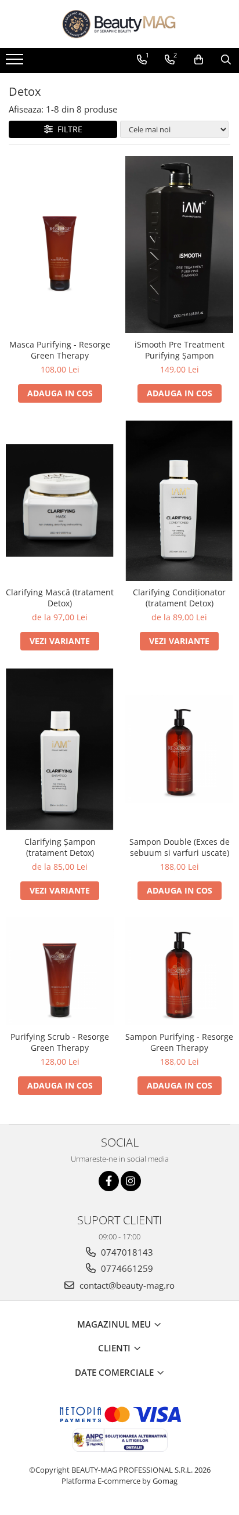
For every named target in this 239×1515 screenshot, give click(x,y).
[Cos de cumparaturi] (198, 59)
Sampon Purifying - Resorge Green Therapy (179, 1042)
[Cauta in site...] (226, 59)
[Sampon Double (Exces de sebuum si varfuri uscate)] (179, 749)
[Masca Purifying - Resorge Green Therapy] (60, 244)
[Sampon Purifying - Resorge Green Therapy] (179, 971)
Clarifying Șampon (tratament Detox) (60, 847)
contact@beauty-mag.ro (126, 1285)
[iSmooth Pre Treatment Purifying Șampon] (179, 244)
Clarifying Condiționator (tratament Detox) (179, 598)
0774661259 (126, 1268)
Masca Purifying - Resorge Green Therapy (59, 350)
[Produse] (16, 62)
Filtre (67, 129)
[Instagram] (131, 1181)
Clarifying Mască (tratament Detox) (60, 598)
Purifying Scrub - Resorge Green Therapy (59, 1042)
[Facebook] (109, 1181)
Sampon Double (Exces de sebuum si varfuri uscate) (179, 847)
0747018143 (126, 1252)
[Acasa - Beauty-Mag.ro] (119, 24)
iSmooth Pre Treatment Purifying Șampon (179, 350)
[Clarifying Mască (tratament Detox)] (60, 500)
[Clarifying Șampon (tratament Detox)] (60, 749)
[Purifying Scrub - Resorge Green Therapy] (60, 971)
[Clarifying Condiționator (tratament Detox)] (179, 500)
